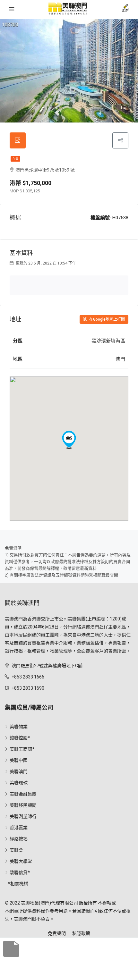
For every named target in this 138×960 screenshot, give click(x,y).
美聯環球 (19, 782)
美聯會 (16, 850)
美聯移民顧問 (23, 805)
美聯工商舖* (22, 749)
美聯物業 (19, 726)
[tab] (18, 140)
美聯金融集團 (23, 793)
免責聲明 (57, 933)
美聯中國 (19, 760)
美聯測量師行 (23, 816)
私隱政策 (81, 933)
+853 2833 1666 (28, 676)
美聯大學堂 (21, 861)
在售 (15, 159)
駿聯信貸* (20, 872)
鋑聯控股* (20, 737)
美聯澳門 (19, 771)
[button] (69, 439)
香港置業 (19, 827)
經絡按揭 (19, 838)
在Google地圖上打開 (106, 319)
